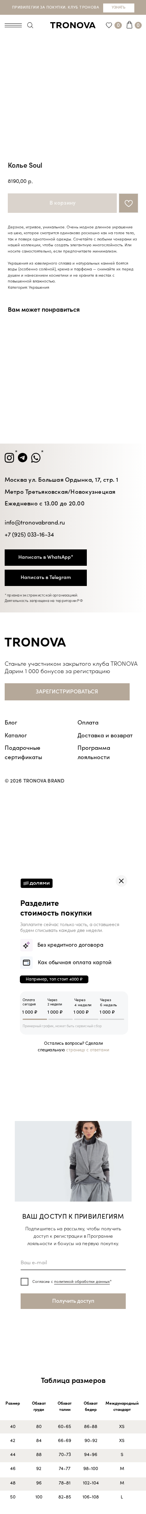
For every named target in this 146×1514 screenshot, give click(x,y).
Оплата (88, 722)
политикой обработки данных (82, 1281)
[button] (67, 692)
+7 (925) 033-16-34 (29, 534)
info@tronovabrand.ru (35, 522)
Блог (11, 722)
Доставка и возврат (105, 735)
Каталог (16, 735)
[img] (121, 881)
